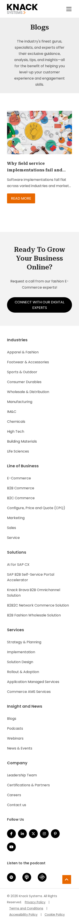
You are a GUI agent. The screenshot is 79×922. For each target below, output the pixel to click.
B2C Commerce (21, 498)
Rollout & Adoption (23, 671)
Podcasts (15, 728)
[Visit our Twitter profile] (33, 833)
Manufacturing (19, 401)
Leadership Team (22, 775)
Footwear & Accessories (28, 362)
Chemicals (16, 421)
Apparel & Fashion (23, 352)
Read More (21, 198)
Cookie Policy (55, 914)
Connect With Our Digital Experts (39, 305)
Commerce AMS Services (29, 691)
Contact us (16, 804)
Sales (11, 527)
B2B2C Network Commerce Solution (38, 605)
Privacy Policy (35, 902)
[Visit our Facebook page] (11, 833)
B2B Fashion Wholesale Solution (34, 615)
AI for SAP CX (18, 564)
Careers (14, 795)
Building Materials (22, 441)
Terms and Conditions (26, 908)
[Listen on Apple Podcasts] (26, 877)
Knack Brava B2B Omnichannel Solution (33, 592)
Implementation (21, 652)
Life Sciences (18, 451)
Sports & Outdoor (22, 372)
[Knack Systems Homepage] (22, 8)
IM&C (11, 411)
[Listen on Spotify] (11, 877)
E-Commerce (19, 478)
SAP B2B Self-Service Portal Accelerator (30, 577)
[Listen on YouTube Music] (11, 846)
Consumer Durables (24, 381)
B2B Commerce (20, 488)
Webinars (15, 738)
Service (13, 537)
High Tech (15, 431)
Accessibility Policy (23, 914)
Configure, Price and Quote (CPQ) (36, 507)
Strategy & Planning (24, 642)
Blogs (11, 718)
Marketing (16, 517)
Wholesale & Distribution (28, 391)
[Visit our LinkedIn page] (22, 833)
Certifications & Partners (28, 785)
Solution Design (20, 661)
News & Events (19, 748)
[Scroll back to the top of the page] (66, 879)
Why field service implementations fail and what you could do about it (36, 167)
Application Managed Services (33, 681)
